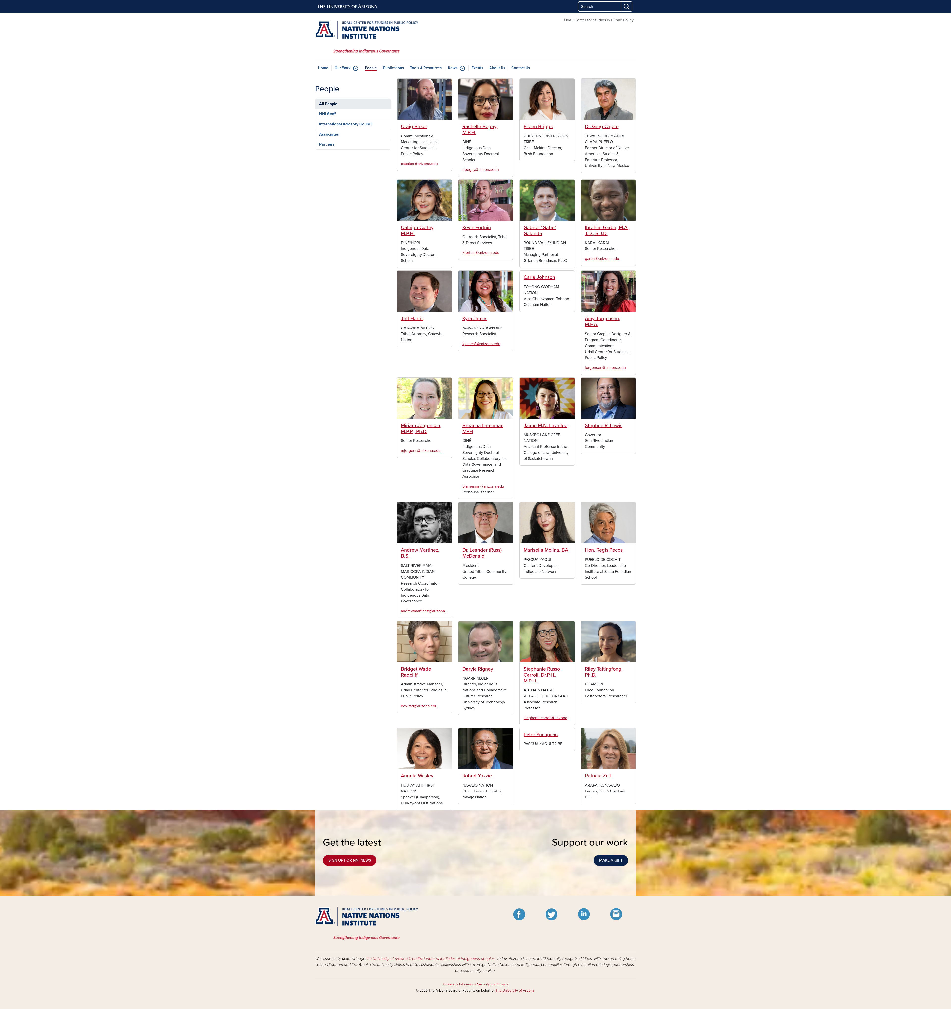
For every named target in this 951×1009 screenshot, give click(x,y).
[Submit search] (626, 6)
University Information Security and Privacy (475, 984)
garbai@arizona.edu (602, 258)
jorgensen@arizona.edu (605, 367)
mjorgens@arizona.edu (421, 450)
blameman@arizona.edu (483, 486)
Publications (393, 68)
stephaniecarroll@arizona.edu (549, 717)
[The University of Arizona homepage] (347, 6)
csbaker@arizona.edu (419, 163)
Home (323, 68)
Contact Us (520, 68)
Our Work (343, 68)
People (371, 68)
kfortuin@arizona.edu (480, 252)
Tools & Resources (426, 68)
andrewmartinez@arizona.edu (426, 611)
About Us (497, 68)
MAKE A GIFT (611, 860)
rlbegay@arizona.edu (480, 169)
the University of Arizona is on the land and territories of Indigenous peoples (430, 958)
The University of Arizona (515, 990)
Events (477, 68)
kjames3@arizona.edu (481, 343)
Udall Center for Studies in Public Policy (599, 20)
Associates (329, 134)
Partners (327, 144)
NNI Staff (327, 113)
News (452, 68)
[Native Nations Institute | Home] (366, 37)
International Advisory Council (346, 124)
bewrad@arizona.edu (419, 706)
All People (328, 103)
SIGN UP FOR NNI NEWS (349, 860)
